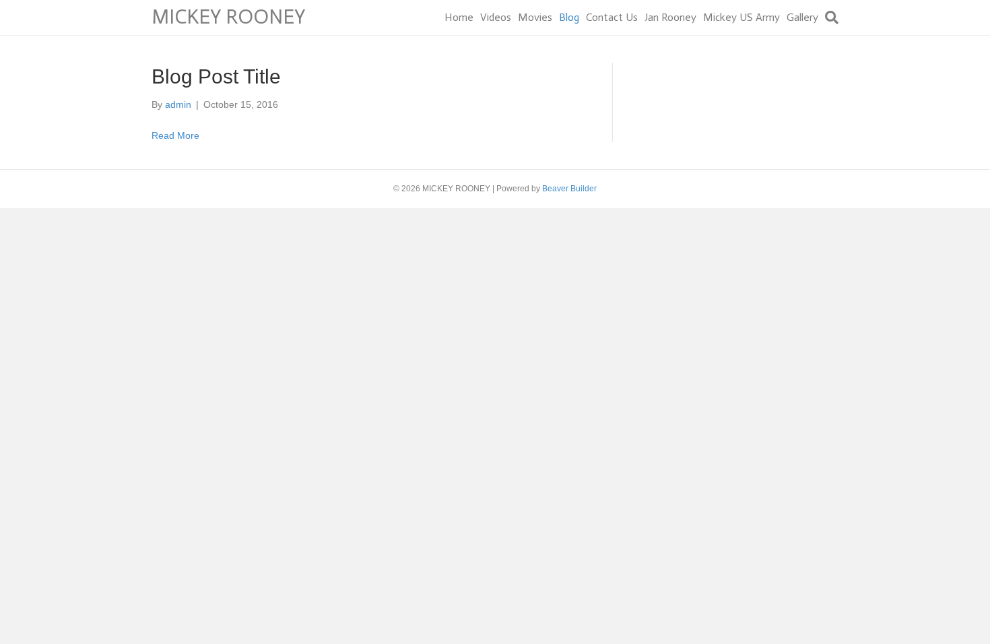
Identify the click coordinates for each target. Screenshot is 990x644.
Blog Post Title (216, 76)
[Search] (830, 17)
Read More (175, 135)
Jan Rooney (670, 17)
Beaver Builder (569, 188)
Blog (569, 17)
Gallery (802, 17)
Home (458, 17)
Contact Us (612, 17)
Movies (535, 17)
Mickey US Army (741, 17)
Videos (495, 17)
